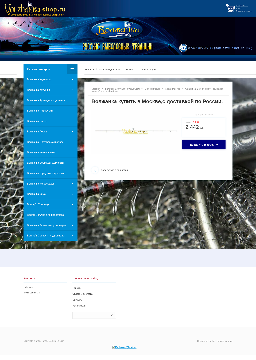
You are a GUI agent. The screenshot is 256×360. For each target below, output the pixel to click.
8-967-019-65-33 (32, 292)
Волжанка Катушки (38, 89)
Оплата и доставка (110, 69)
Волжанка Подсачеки (40, 110)
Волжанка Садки (37, 121)
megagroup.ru (224, 341)
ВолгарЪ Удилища (38, 204)
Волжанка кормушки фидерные (46, 173)
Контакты (131, 69)
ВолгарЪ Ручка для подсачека (45, 214)
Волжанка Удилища (39, 79)
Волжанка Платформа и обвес (45, 141)
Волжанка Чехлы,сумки (41, 152)
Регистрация (148, 69)
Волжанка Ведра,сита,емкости (45, 162)
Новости (89, 69)
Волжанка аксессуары (40, 183)
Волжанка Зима (36, 193)
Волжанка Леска (37, 131)
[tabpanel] (135, 132)
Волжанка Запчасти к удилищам (46, 225)
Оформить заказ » (244, 11)
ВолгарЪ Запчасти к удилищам (45, 235)
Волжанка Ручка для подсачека (46, 100)
